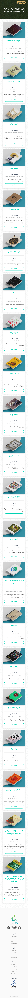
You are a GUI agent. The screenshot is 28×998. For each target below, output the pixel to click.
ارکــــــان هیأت (14, 967)
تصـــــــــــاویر (14, 941)
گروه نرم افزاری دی (14, 996)
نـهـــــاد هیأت (14, 964)
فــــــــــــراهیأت (14, 971)
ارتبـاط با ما (14, 953)
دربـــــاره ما (14, 950)
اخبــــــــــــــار (14, 938)
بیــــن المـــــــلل (14, 974)
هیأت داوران (14, 957)
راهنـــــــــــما (14, 955)
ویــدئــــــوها (14, 943)
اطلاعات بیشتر (14, 57)
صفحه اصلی (14, 936)
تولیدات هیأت (14, 969)
